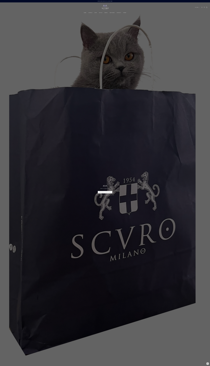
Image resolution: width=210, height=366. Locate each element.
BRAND (106, 12)
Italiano (197, 7)
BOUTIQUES (112, 12)
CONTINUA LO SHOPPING (105, 192)
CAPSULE (90, 12)
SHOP (96, 12)
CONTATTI (119, 12)
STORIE (124, 12)
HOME (85, 12)
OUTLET (100, 12)
